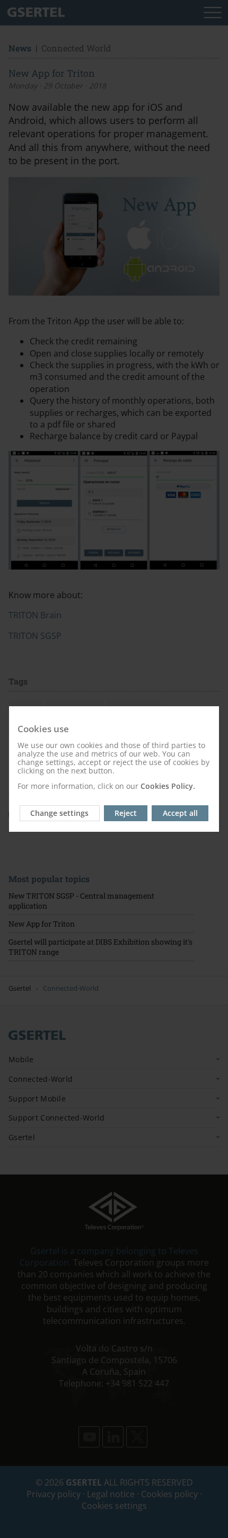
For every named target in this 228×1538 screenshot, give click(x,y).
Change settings (59, 813)
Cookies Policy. (168, 786)
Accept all (180, 813)
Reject (126, 813)
